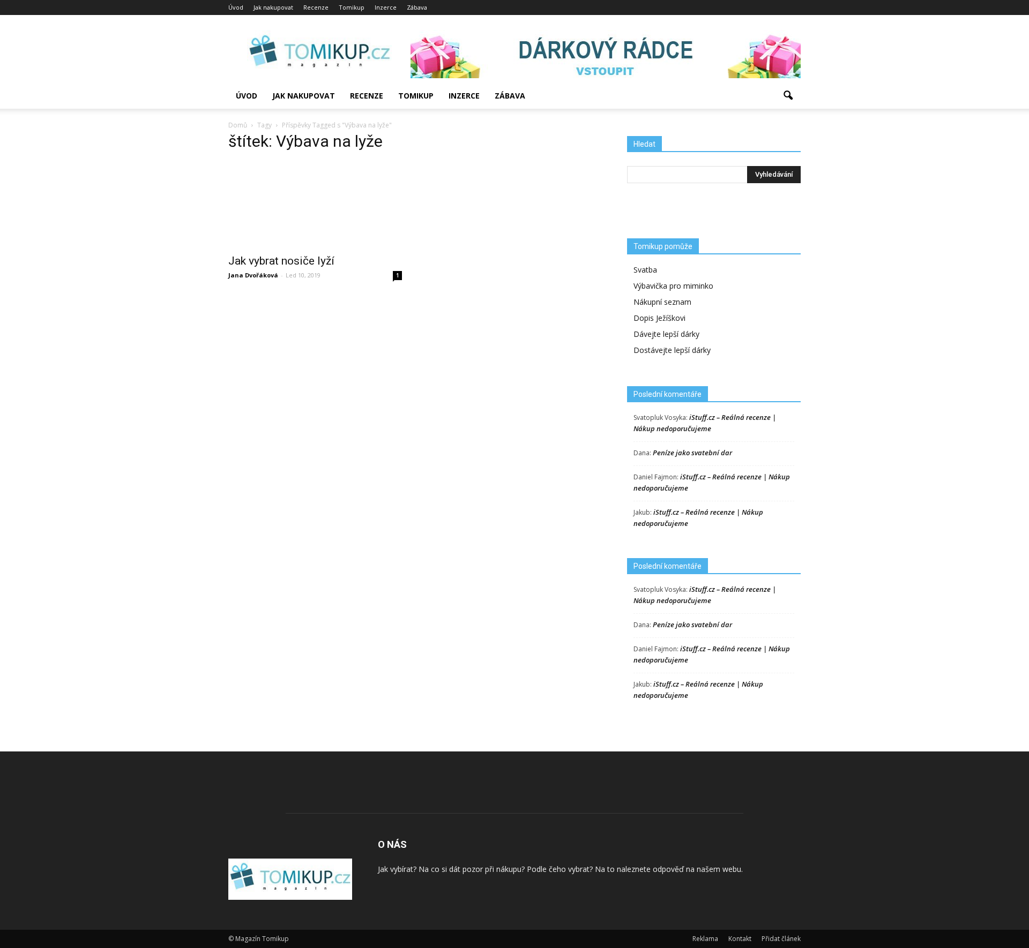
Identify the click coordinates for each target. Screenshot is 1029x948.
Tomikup (351, 7)
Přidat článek (781, 938)
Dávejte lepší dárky (666, 334)
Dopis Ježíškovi (659, 318)
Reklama (705, 938)
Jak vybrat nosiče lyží (281, 260)
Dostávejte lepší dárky (672, 350)
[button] (788, 96)
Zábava (417, 7)
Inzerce (386, 7)
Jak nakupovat (273, 7)
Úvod (235, 7)
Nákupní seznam (662, 302)
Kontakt (739, 938)
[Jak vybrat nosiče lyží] (315, 204)
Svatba (645, 270)
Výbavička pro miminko (673, 286)
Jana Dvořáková (253, 275)
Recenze (316, 7)
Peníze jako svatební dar (692, 452)
